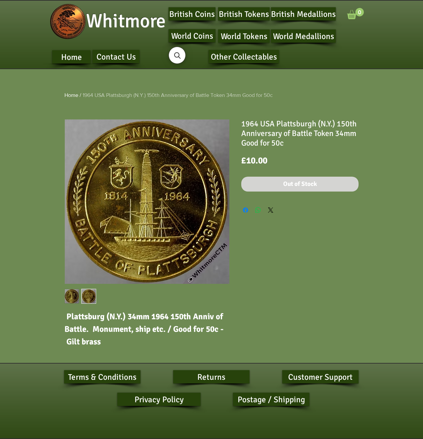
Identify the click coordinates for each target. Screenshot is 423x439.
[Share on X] (271, 210)
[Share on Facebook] (246, 210)
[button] (355, 13)
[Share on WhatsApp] (258, 210)
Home (71, 95)
